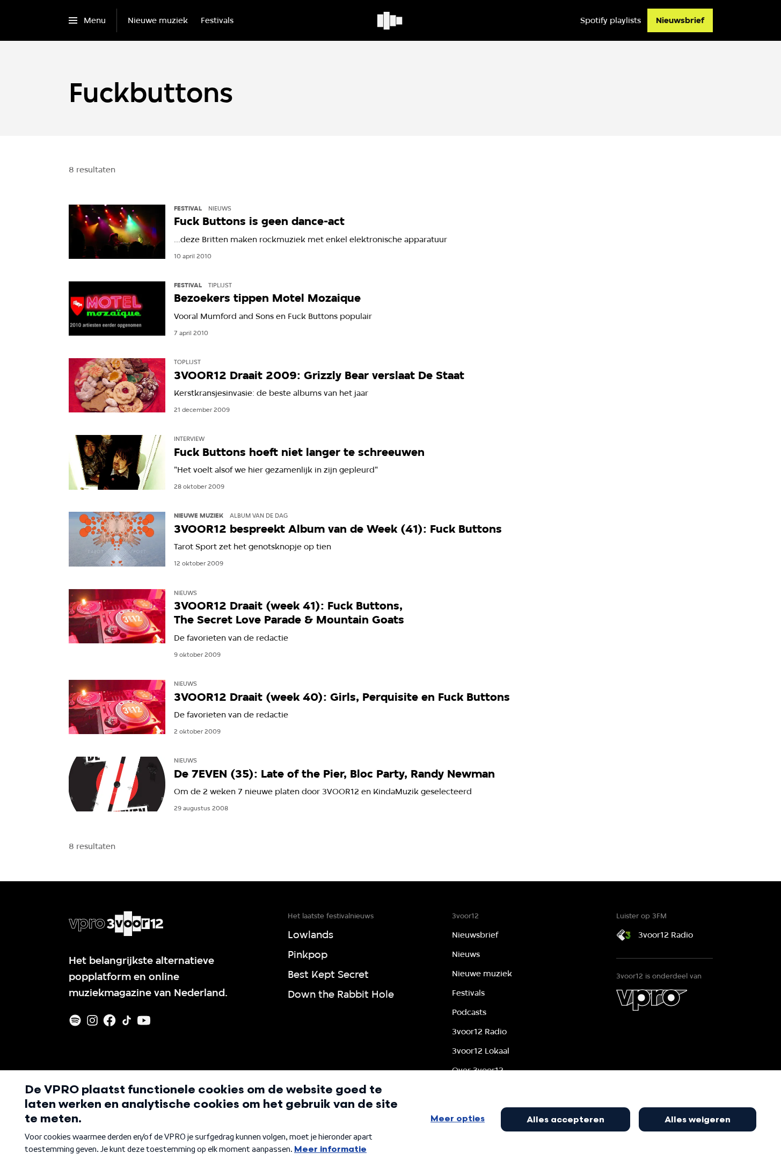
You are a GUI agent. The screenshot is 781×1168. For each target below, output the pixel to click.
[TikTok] (126, 1020)
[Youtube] (143, 1020)
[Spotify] (75, 1020)
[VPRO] (651, 1000)
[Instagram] (92, 1020)
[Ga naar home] (390, 20)
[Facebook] (109, 1020)
